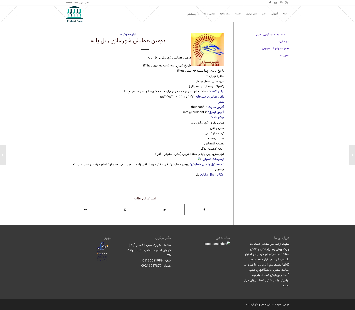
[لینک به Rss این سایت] (286, 3)
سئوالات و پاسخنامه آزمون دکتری (272, 35)
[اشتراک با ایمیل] (85, 209)
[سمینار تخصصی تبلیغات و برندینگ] (352, 155)
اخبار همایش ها (128, 34)
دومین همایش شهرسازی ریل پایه (128, 40)
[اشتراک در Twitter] (164, 209)
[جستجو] (193, 14)
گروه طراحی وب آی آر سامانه (258, 304)
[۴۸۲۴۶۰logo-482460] (207, 49)
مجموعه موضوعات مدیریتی (275, 48)
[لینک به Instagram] (281, 3)
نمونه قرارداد (283, 42)
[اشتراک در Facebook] (204, 209)
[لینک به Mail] (275, 3)
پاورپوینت (284, 55)
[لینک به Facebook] (270, 3)
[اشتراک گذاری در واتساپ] (125, 209)
